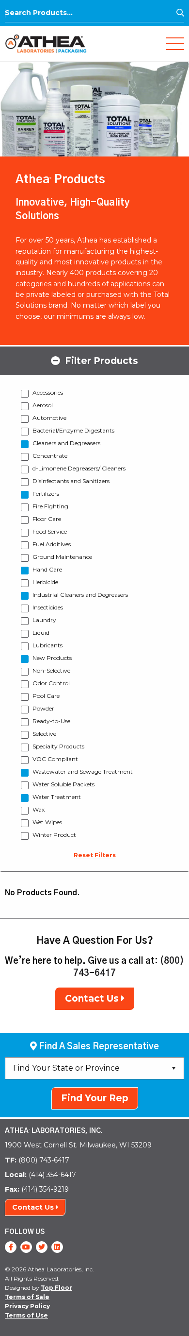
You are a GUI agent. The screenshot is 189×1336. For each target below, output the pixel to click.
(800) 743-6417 (37, 1160)
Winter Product (54, 834)
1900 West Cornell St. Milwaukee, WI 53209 (78, 1145)
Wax (38, 809)
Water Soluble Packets (63, 784)
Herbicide (45, 582)
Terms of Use (26, 1315)
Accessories (47, 392)
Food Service (49, 531)
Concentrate (49, 455)
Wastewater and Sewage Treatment (82, 771)
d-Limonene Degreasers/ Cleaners (79, 468)
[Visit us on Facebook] (10, 1247)
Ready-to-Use (51, 721)
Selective (44, 733)
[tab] (94, 360)
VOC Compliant (55, 759)
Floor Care (46, 518)
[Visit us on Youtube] (26, 1247)
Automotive (49, 417)
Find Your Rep (94, 1098)
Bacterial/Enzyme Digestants (73, 430)
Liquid (40, 632)
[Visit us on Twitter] (41, 1247)
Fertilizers (45, 493)
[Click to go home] (46, 43)
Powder (43, 708)
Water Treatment (56, 796)
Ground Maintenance (62, 556)
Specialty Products (58, 746)
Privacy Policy (27, 1306)
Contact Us (93, 998)
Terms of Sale (27, 1297)
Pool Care (46, 695)
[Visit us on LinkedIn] (57, 1247)
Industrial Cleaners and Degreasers (80, 594)
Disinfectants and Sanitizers (71, 481)
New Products (52, 657)
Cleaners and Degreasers (66, 443)
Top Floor (56, 1287)
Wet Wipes (47, 822)
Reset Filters (95, 855)
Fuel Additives (51, 544)
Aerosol (42, 405)
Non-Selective (51, 670)
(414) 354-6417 (40, 1174)
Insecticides (47, 607)
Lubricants (47, 645)
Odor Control (51, 683)
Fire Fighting (50, 506)
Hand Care (47, 569)
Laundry (44, 620)
